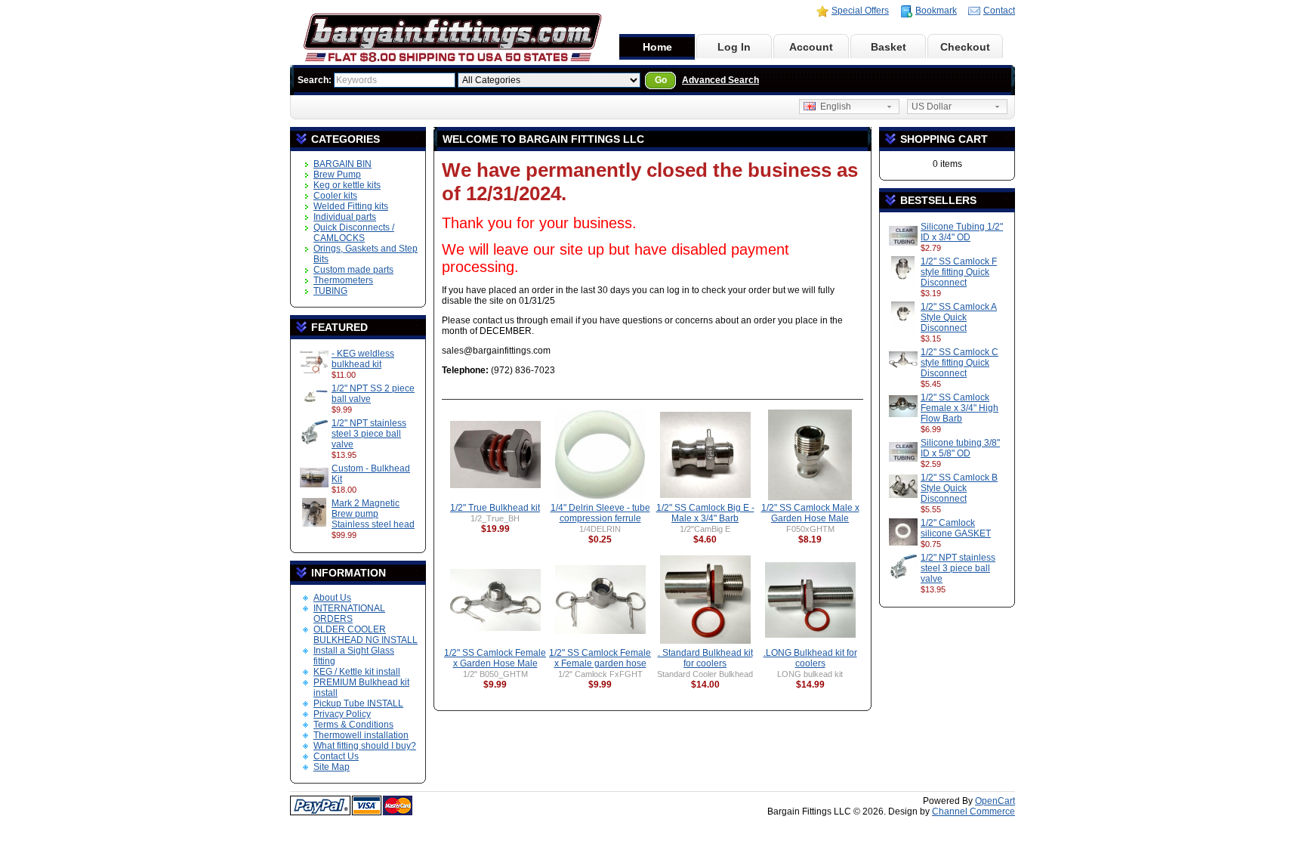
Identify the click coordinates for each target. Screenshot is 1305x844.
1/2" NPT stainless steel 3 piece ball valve (369, 434)
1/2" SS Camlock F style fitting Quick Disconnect (959, 272)
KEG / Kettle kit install (356, 671)
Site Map (331, 767)
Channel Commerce (973, 811)
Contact (999, 10)
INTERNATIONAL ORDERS (349, 613)
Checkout (965, 47)
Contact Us (336, 756)
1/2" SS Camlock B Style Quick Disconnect (959, 488)
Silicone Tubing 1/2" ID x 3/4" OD (962, 232)
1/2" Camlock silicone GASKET (956, 528)
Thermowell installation (361, 735)
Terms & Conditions (353, 724)
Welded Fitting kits (350, 206)
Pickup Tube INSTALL (358, 703)
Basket (888, 47)
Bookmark (936, 10)
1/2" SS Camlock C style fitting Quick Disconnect (959, 363)
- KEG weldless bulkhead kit (363, 358)
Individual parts (344, 217)
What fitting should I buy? (364, 745)
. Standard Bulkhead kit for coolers (705, 658)
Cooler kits (335, 195)
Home (657, 47)
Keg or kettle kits (347, 185)
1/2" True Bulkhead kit (495, 507)
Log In (734, 47)
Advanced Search (720, 80)
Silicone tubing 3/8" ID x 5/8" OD (960, 448)
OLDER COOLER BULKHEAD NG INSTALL (365, 634)
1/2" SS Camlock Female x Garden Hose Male (495, 658)
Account (811, 47)
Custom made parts (353, 269)
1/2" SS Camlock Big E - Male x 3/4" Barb (705, 513)
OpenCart (995, 801)
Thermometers (343, 280)
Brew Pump (337, 174)
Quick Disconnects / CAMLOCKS (353, 232)
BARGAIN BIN (342, 164)
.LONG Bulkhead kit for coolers (810, 658)
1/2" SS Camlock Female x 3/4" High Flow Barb (959, 408)
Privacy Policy (342, 714)
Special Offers (860, 10)
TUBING (330, 291)
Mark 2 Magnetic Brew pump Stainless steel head (373, 514)
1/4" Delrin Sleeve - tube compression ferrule (600, 513)
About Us (332, 597)
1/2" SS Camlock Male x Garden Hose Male (810, 513)
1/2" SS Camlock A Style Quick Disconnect (959, 317)
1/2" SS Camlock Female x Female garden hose (600, 658)
